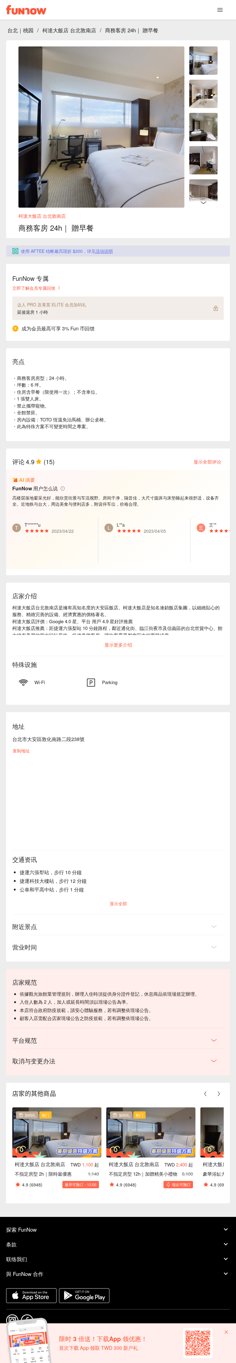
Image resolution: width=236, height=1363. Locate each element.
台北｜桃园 (20, 30)
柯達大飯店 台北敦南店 (69, 30)
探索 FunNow (21, 1229)
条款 (11, 1244)
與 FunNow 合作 (24, 1273)
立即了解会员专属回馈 (33, 288)
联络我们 (16, 1259)
